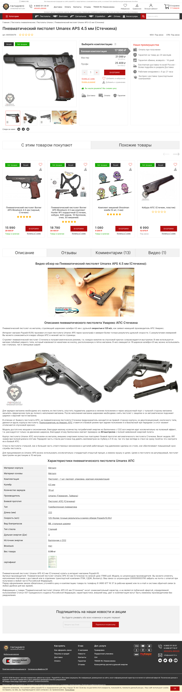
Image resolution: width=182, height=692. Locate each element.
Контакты (77, 7)
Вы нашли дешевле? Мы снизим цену (101, 88)
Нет (50, 546)
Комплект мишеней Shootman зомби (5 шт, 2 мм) (113, 208)
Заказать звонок (40, 8)
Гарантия (121, 95)
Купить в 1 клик (88, 79)
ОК (175, 689)
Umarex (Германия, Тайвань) (63, 495)
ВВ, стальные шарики (59, 523)
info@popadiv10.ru (170, 655)
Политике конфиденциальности (93, 685)
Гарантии (82, 661)
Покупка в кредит (61, 654)
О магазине (83, 650)
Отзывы (87, 7)
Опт (96, 657)
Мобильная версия (11, 654)
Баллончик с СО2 (57, 540)
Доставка (58, 7)
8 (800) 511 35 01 (41, 6)
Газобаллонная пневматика (62, 507)
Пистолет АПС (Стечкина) (61, 501)
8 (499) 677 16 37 (170, 648)
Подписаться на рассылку (105, 624)
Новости (81, 654)
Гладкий (52, 529)
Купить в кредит (88, 82)
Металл (52, 468)
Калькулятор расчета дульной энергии (111, 664)
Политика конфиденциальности (14, 669)
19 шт (51, 490)
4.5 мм (51, 484)
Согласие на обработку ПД (38, 669)
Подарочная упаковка (103, 654)
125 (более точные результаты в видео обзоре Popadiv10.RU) (80, 518)
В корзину (34, 229)
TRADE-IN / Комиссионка (103, 7)
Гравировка (99, 650)
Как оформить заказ (63, 650)
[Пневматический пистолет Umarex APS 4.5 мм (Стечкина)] (13, 118)
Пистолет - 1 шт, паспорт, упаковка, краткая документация (78, 479)
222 (50, 512)
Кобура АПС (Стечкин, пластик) (158, 207)
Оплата (68, 7)
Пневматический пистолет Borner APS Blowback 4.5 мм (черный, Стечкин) (23, 210)
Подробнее (69, 690)
